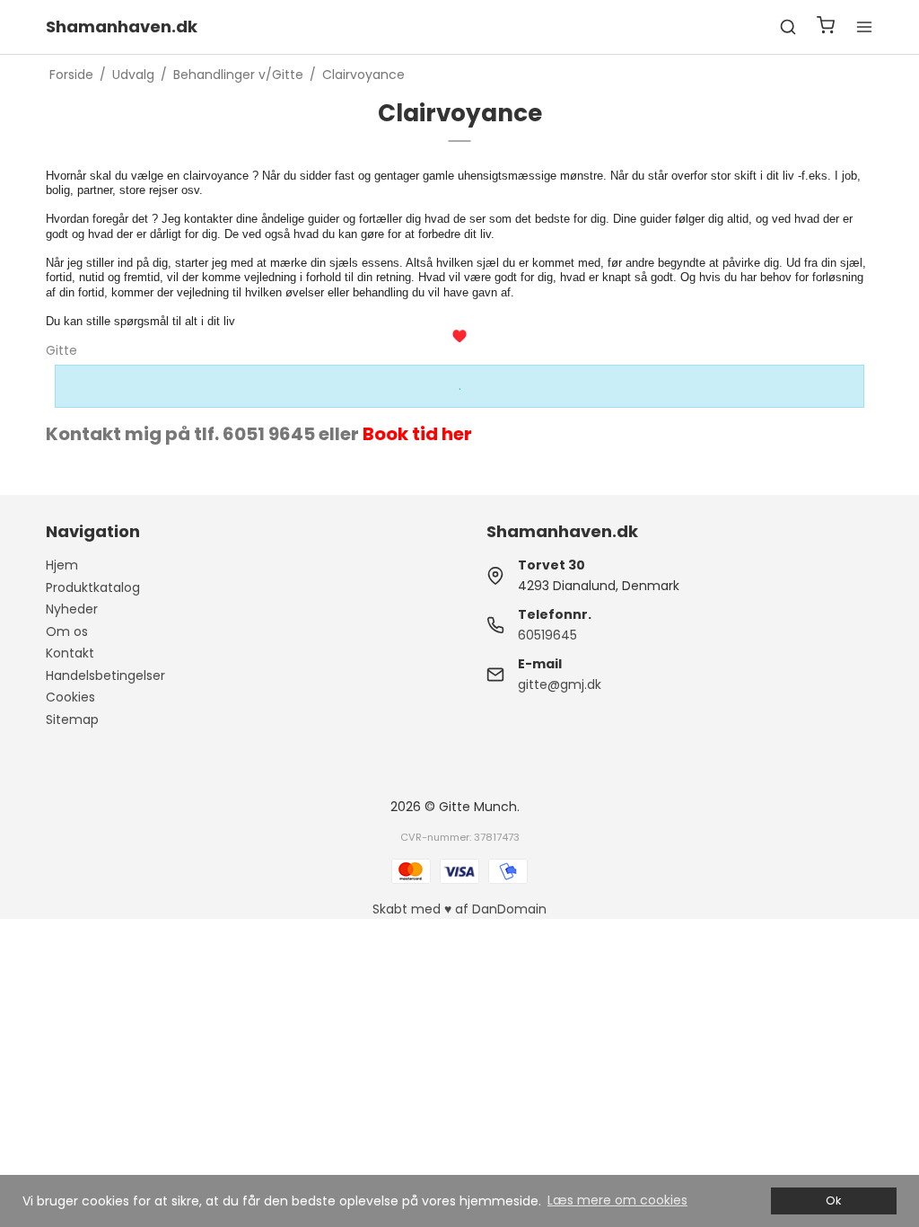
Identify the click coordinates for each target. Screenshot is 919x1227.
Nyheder (72, 609)
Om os (67, 631)
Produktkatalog (93, 587)
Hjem (62, 565)
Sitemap (72, 719)
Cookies (70, 697)
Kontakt (70, 653)
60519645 (547, 635)
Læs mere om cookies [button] (617, 1200)
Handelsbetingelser (105, 675)
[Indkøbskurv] (826, 27)
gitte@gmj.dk (559, 684)
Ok (833, 1200)
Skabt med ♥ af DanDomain (459, 909)
